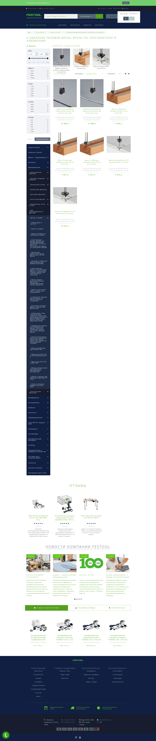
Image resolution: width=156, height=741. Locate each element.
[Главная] (29, 32)
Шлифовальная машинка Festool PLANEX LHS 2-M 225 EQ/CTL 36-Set (91, 638)
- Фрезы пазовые (37, 229)
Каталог (38, 696)
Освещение (33, 429)
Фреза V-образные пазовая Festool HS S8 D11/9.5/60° (91, 162)
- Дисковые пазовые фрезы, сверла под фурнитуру (38, 307)
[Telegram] (101, 722)
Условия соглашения (38, 685)
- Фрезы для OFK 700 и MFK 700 (38, 362)
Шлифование (33, 398)
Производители (91, 671)
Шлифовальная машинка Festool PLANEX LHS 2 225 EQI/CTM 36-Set (65, 638)
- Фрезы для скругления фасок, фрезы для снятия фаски (37, 254)
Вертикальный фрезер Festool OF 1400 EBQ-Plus (38, 518)
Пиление (32, 162)
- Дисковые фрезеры (37, 194)
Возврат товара (64, 674)
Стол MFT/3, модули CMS (36, 423)
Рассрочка (75, 25)
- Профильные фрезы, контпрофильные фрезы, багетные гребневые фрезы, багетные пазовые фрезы (38, 329)
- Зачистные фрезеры (37, 199)
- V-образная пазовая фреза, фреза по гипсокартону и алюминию (38, 299)
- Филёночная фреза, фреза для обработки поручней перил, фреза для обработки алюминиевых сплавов (38, 340)
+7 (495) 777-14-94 (69, 720)
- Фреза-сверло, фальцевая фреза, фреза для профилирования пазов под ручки (37, 282)
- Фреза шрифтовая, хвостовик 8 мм (38, 348)
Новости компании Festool (78, 546)
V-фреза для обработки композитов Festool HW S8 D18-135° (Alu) (65, 111)
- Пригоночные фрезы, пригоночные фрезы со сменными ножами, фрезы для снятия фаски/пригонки (38, 272)
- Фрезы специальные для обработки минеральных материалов (38, 370)
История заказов (117, 674)
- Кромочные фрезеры (38, 189)
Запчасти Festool (35, 468)
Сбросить (30, 139)
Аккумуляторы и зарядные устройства (37, 450)
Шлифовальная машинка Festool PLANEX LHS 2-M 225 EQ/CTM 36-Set (117, 638)
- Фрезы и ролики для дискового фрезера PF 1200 (38, 378)
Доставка (62, 25)
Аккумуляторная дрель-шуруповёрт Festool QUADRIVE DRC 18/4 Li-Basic (65, 519)
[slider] (29, 58)
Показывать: (111, 74)
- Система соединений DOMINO (38, 179)
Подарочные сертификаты (91, 674)
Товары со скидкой (91, 682)
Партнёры (91, 678)
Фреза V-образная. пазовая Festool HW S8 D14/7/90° (65, 162)
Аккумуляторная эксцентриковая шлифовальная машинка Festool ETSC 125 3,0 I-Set (38, 639)
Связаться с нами (65, 671)
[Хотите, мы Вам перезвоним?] (6, 735)
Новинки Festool (35, 152)
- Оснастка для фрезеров (35, 392)
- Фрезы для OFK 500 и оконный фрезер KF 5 (38, 355)
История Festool (38, 674)
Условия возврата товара (38, 689)
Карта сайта (64, 678)
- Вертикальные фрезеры (35, 172)
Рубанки (31, 407)
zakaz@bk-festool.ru (105, 720)
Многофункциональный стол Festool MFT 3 (91, 517)
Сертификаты (38, 682)
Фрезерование (34, 167)
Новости (87, 25)
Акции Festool (34, 147)
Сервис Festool (38, 671)
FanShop (31, 445)
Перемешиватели (35, 417)
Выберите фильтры (42, 139)
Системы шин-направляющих (34, 457)
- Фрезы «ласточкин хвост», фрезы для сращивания (38, 291)
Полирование (34, 403)
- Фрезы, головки (36, 218)
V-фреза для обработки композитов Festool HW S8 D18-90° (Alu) (92, 111)
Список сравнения (60, 74)
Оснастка (32, 463)
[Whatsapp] (98, 722)
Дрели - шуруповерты (37, 157)
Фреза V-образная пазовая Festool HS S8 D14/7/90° (118, 111)
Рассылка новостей (117, 682)
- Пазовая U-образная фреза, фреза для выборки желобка (38, 262)
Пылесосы (32, 412)
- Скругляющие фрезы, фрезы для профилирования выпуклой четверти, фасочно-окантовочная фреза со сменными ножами (38, 243)
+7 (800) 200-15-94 (69, 722)
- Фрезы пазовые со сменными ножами (38, 234)
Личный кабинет (118, 671)
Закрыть (126, 3)
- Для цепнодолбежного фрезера (36, 211)
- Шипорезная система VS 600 (38, 204)
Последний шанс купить (38, 473)
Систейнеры (33, 434)
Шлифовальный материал (34, 439)
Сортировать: (79, 74)
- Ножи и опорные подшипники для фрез (37, 385)
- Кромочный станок (37, 184)
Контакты (99, 25)
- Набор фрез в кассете (36, 223)
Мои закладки (118, 678)
